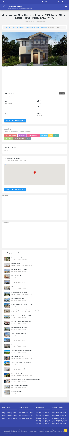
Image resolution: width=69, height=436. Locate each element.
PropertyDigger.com (12, 430)
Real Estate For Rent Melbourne (26, 414)
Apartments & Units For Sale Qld (59, 415)
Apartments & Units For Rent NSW (43, 412)
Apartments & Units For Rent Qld (43, 415)
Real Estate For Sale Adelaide (9, 418)
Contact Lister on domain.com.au (15, 121)
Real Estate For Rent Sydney (26, 412)
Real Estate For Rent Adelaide (26, 418)
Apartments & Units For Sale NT (59, 423)
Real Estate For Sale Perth (8, 417)
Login (11, 2)
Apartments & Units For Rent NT (43, 423)
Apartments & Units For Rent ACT (43, 422)
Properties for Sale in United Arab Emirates (39, 431)
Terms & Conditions (41, 430)
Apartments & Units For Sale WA (59, 417)
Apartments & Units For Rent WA (43, 417)
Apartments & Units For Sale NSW (59, 412)
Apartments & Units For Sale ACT (59, 422)
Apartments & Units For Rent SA (43, 418)
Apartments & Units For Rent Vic (43, 414)
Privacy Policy (50, 430)
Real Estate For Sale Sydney (9, 412)
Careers (57, 430)
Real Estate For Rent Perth (25, 417)
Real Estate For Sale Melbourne (9, 414)
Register (5, 2)
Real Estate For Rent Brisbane (26, 415)
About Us (33, 430)
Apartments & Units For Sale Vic (59, 414)
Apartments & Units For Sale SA (59, 418)
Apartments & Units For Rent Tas (43, 420)
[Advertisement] (34, 79)
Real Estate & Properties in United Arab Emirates (15, 431)
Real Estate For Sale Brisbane (9, 415)
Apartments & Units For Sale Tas (59, 420)
